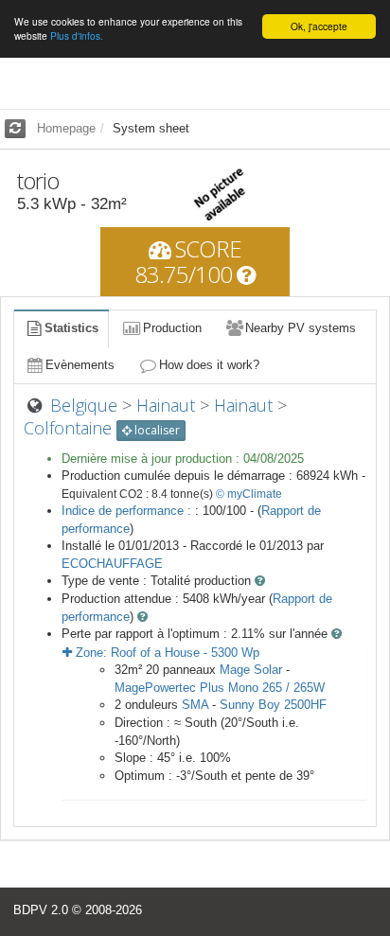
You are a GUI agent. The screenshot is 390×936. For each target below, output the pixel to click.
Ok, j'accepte (319, 26)
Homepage (66, 128)
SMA (195, 705)
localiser (156, 430)
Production (172, 328)
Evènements (80, 365)
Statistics (71, 328)
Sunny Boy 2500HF (273, 705)
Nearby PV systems (300, 328)
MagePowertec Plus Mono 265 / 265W (220, 687)
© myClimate (249, 494)
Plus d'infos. (76, 35)
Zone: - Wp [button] (165, 652)
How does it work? (209, 365)
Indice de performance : (128, 510)
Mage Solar (251, 669)
